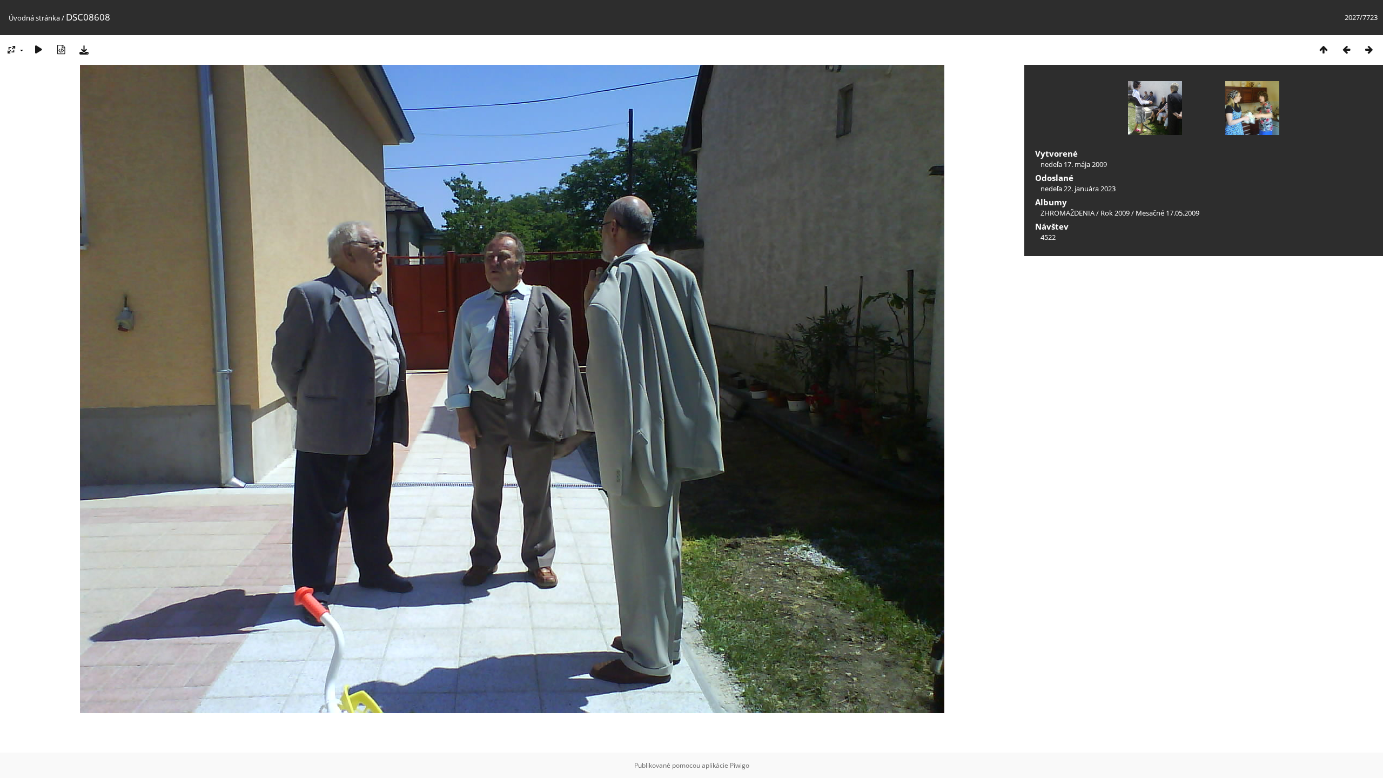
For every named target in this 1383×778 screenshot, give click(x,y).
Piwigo (739, 765)
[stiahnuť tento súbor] (83, 49)
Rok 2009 (1115, 213)
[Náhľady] (1323, 49)
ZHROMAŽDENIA (1067, 213)
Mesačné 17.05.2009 (1167, 213)
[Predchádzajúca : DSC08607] (1346, 49)
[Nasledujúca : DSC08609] (1369, 49)
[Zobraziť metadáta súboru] (61, 49)
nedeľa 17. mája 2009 (1073, 164)
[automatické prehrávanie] (38, 49)
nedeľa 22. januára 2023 (1078, 188)
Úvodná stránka (34, 18)
